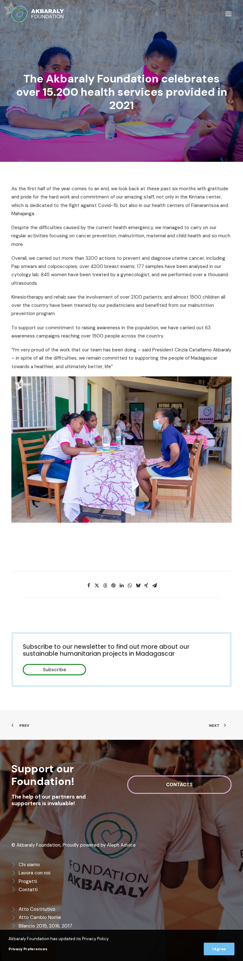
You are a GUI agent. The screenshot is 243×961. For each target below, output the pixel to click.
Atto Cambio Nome (40, 917)
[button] (228, 14)
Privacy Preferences (28, 949)
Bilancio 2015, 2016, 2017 (45, 926)
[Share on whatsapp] (130, 585)
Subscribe (54, 669)
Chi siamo (29, 864)
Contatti (28, 889)
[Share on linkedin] (121, 585)
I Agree (219, 949)
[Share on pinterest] (113, 585)
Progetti (28, 881)
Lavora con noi (34, 873)
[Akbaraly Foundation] (37, 14)
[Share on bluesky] (138, 585)
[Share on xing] (146, 585)
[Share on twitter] (97, 585)
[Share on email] (154, 585)
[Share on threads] (105, 585)
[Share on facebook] (88, 585)
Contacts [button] (179, 785)
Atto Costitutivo (37, 909)
